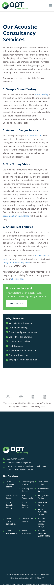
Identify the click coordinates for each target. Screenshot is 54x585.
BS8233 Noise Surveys (43, 489)
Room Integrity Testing (28, 482)
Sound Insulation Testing (10, 484)
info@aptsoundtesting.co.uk (16, 262)
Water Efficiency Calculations (11, 521)
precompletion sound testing (17, 216)
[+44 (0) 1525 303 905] (5, 459)
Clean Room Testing (43, 482)
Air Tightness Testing (43, 496)
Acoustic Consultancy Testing (11, 505)
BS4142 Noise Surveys (11, 496)
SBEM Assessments (11, 531)
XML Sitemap (35, 574)
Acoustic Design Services (25, 505)
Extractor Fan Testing (27, 519)
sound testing (41, 94)
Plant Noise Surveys (42, 503)
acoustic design (34, 135)
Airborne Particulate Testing (42, 512)
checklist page (17, 279)
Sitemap (43, 574)
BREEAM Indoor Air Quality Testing (44, 533)
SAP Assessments (27, 496)
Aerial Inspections (27, 531)
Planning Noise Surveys (28, 489)
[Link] (15, 5)
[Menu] (50, 6)
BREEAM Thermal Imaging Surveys (41, 522)
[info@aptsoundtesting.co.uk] (5, 462)
